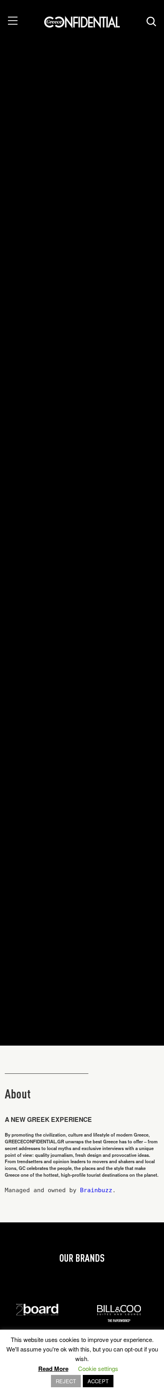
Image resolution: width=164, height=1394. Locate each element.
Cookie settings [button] (98, 1368)
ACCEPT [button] (98, 1381)
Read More (53, 1368)
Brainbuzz (96, 1190)
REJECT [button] (66, 1381)
